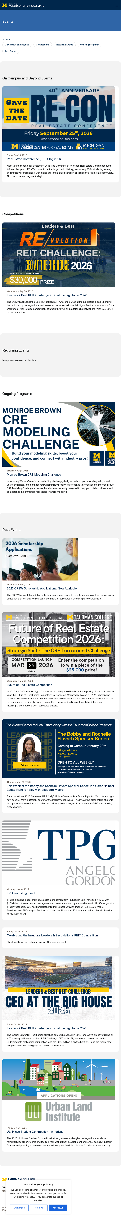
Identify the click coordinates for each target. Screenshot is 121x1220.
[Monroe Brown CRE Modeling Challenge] (60, 434)
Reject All (39, 1207)
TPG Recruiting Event (21, 893)
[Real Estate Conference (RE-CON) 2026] (60, 118)
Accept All (58, 1207)
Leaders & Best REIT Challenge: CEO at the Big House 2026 (47, 295)
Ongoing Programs (89, 44)
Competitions (42, 44)
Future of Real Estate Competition (29, 685)
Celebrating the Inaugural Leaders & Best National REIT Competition (52, 935)
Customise (19, 1207)
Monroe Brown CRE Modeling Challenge (34, 474)
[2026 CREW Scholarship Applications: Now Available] (60, 559)
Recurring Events (64, 44)
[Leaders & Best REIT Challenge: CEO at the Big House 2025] (60, 988)
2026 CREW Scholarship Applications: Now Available (42, 588)
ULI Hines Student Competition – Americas (35, 1131)
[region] (38, 1197)
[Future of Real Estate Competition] (60, 644)
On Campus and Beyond (17, 44)
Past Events (11, 51)
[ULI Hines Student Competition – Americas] (60, 1091)
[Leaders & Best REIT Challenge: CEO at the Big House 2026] (60, 254)
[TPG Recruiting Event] (60, 852)
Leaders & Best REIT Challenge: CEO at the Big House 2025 (47, 1028)
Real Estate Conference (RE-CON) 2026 (34, 159)
